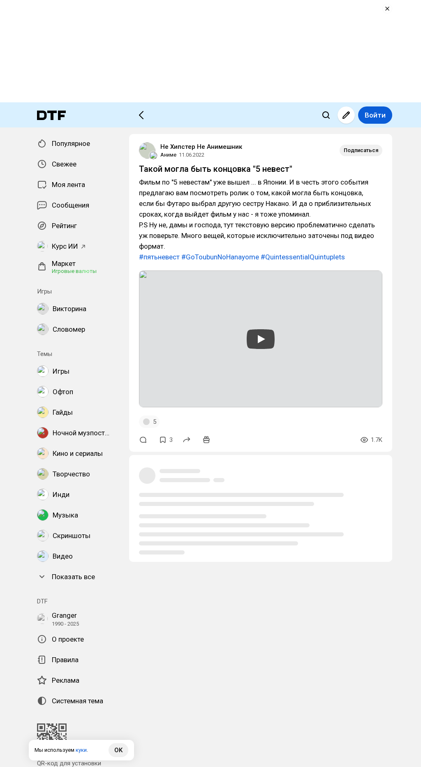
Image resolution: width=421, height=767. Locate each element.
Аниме (168, 155)
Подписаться (361, 150)
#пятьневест (159, 257)
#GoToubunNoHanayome (220, 257)
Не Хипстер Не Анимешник (201, 146)
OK (118, 750)
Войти (375, 115)
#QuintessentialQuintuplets (303, 257)
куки (81, 750)
